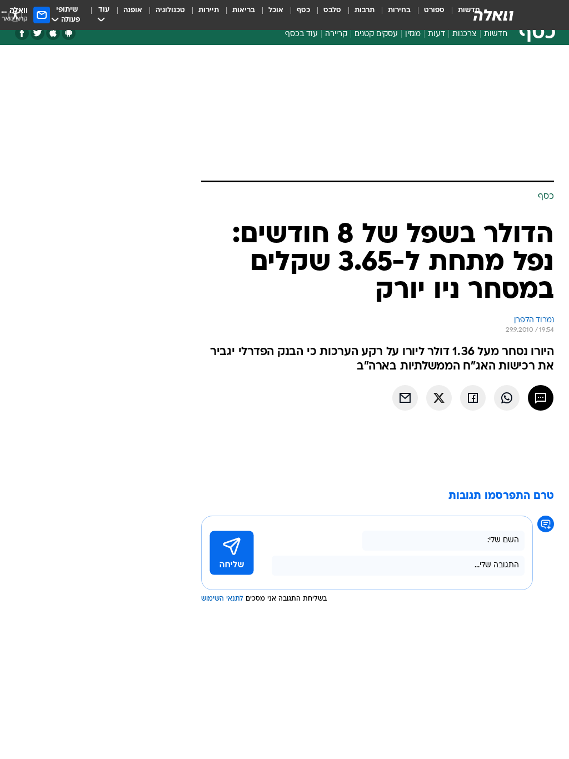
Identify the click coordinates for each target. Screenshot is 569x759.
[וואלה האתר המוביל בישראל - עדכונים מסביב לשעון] (493, 15)
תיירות (208, 10)
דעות (436, 34)
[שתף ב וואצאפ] (507, 398)
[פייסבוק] (22, 33)
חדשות (495, 34)
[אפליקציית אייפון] (53, 33)
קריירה (336, 34)
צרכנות (464, 34)
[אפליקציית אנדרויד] (69, 33)
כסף (303, 10)
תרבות (365, 10)
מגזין (413, 34)
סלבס (332, 10)
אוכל (275, 10)
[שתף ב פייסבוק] (473, 398)
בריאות (243, 10)
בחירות (399, 10)
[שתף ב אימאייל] (405, 398)
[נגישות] (15, 15)
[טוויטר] (37, 33)
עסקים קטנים (376, 34)
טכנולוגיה (170, 10)
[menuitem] (428, 15)
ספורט (434, 10)
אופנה (132, 10)
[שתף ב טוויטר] (439, 398)
